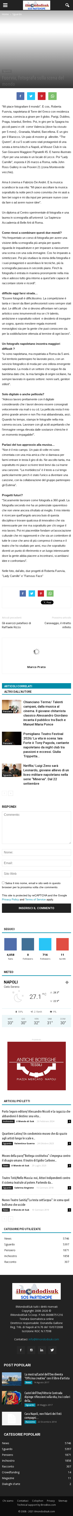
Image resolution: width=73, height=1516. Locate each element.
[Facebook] (21, 1350)
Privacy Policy (10, 899)
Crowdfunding (10, 1472)
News (6, 1165)
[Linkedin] (42, 1350)
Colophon (37, 1500)
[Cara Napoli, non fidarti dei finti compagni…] (11, 1418)
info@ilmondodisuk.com (44, 1339)
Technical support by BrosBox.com (36, 1504)
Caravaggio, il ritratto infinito (58, 625)
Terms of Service (35, 899)
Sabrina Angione (24, 1187)
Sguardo (7, 71)
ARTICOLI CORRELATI (18, 686)
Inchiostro (8, 1121)
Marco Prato (36, 667)
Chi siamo (8, 1500)
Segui (28, 939)
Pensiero (7, 711)
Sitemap (62, 1500)
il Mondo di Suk (25, 1121)
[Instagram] (31, 1350)
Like (10, 939)
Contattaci (22, 1500)
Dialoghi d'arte (11, 1484)
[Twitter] (52, 1350)
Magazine (8, 1478)
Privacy (51, 1500)
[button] (67, 5)
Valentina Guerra (24, 1143)
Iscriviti (62, 939)
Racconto (10, 1262)
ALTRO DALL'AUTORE (18, 691)
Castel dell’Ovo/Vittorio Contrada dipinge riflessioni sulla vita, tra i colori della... (47, 1396)
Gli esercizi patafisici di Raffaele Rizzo (16, 625)
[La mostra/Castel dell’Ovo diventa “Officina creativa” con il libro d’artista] (11, 1379)
